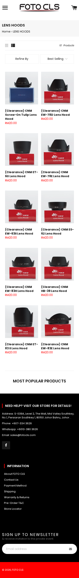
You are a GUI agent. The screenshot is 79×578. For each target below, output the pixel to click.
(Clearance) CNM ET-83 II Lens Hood (21, 346)
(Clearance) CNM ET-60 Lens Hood (21, 174)
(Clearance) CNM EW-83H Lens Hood (19, 289)
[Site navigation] (5, 8)
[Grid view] (7, 45)
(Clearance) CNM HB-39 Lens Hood (54, 289)
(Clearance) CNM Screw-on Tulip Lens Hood (21, 115)
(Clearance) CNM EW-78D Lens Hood (55, 113)
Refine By (21, 59)
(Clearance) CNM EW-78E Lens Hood (55, 174)
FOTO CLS (17, 570)
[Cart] (74, 8)
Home (6, 31)
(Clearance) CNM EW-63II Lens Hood (19, 231)
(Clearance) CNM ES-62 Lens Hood (57, 231)
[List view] (13, 45)
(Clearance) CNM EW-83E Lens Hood (55, 346)
